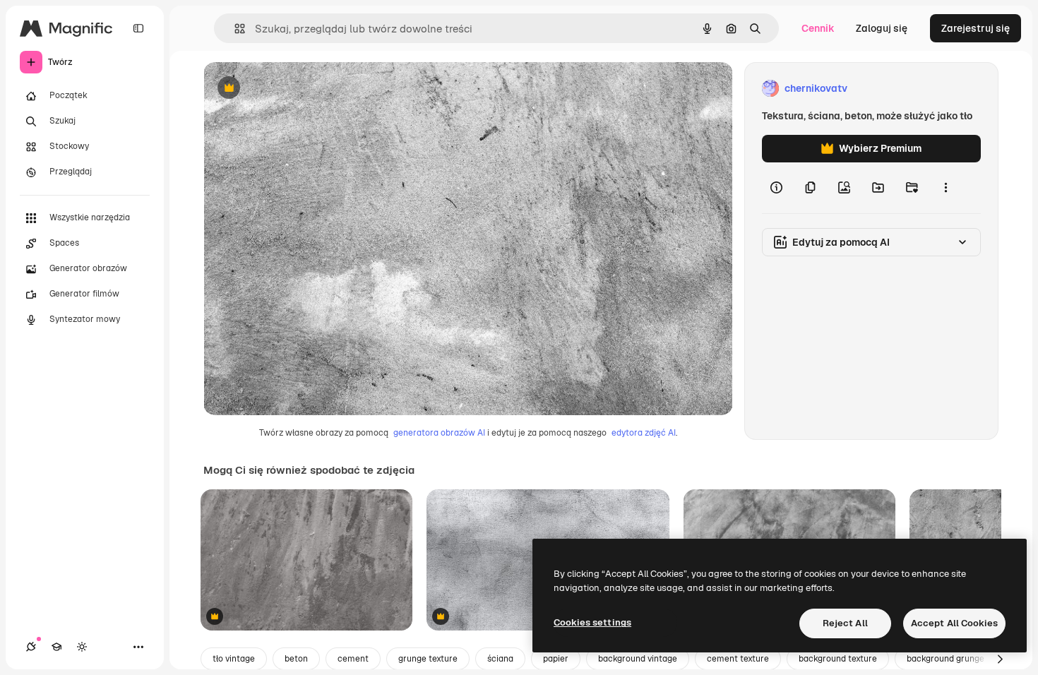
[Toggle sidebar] (138, 28)
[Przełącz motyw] (82, 646)
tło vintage (234, 658)
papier (555, 658)
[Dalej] (1000, 658)
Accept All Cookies (954, 623)
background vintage (637, 658)
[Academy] (56, 646)
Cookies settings (592, 622)
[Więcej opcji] (945, 188)
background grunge (945, 658)
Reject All (845, 623)
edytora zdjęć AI (644, 432)
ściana (500, 658)
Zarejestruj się (975, 28)
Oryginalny (301, 88)
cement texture (738, 658)
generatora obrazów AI (439, 432)
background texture (838, 658)
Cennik (818, 28)
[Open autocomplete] (234, 28)
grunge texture (428, 658)
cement (353, 658)
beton (296, 658)
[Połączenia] (31, 646)
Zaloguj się (881, 28)
